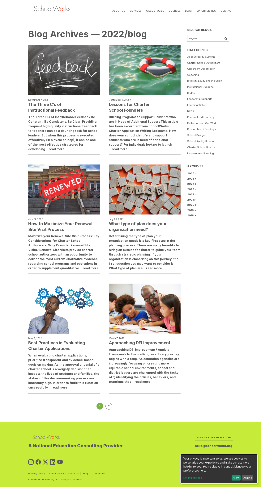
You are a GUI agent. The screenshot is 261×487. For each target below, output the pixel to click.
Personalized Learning (200, 117)
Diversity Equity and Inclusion (204, 80)
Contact (226, 10)
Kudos (191, 92)
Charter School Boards (201, 147)
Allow (236, 477)
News (190, 110)
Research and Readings (201, 129)
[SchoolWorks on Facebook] (38, 462)
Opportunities (206, 10)
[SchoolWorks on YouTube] (60, 462)
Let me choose (192, 477)
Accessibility (56, 473)
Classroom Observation (201, 68)
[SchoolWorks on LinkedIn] (52, 462)
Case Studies (155, 10)
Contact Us (98, 473)
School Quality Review (200, 141)
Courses (175, 10)
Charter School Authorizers (203, 62)
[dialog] (219, 469)
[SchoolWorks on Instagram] (31, 462)
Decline (247, 477)
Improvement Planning (200, 153)
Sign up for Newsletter (214, 437)
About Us (118, 10)
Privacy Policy (36, 473)
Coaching (193, 74)
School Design (196, 135)
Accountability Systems (201, 56)
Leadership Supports (199, 98)
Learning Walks (196, 104)
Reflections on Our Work (201, 123)
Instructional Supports (200, 86)
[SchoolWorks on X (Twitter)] (45, 462)
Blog (188, 10)
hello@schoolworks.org (213, 446)
